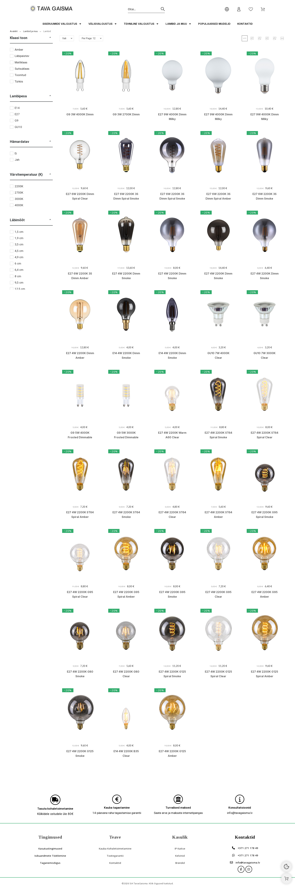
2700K (19, 192)
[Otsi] (163, 9)
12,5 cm (20, 289)
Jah (17, 159)
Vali (64, 38)
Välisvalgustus (100, 23)
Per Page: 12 (88, 38)
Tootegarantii (115, 855)
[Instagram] (248, 869)
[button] (50, 37)
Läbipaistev (22, 56)
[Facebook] (241, 869)
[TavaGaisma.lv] (51, 9)
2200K (19, 186)
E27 (17, 114)
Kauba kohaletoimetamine (115, 848)
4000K (19, 205)
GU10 (18, 127)
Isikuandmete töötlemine (50, 855)
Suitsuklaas (22, 68)
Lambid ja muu (176, 23)
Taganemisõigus (50, 863)
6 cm (18, 263)
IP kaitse (180, 848)
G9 (16, 120)
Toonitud (20, 75)
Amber (19, 49)
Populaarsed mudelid (214, 23)
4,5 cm (19, 251)
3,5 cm (19, 244)
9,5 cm (19, 282)
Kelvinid (180, 855)
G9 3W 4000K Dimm (80, 114)
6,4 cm (19, 269)
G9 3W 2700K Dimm (126, 114)
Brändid (180, 863)
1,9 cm (19, 238)
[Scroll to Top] (286, 878)
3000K (19, 199)
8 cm (18, 276)
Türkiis (19, 81)
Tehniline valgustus (139, 23)
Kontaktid (245, 23)
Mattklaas (21, 62)
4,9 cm (19, 257)
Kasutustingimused (50, 848)
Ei (16, 153)
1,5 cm (19, 231)
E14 (17, 108)
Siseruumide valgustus (60, 23)
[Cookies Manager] (286, 866)
